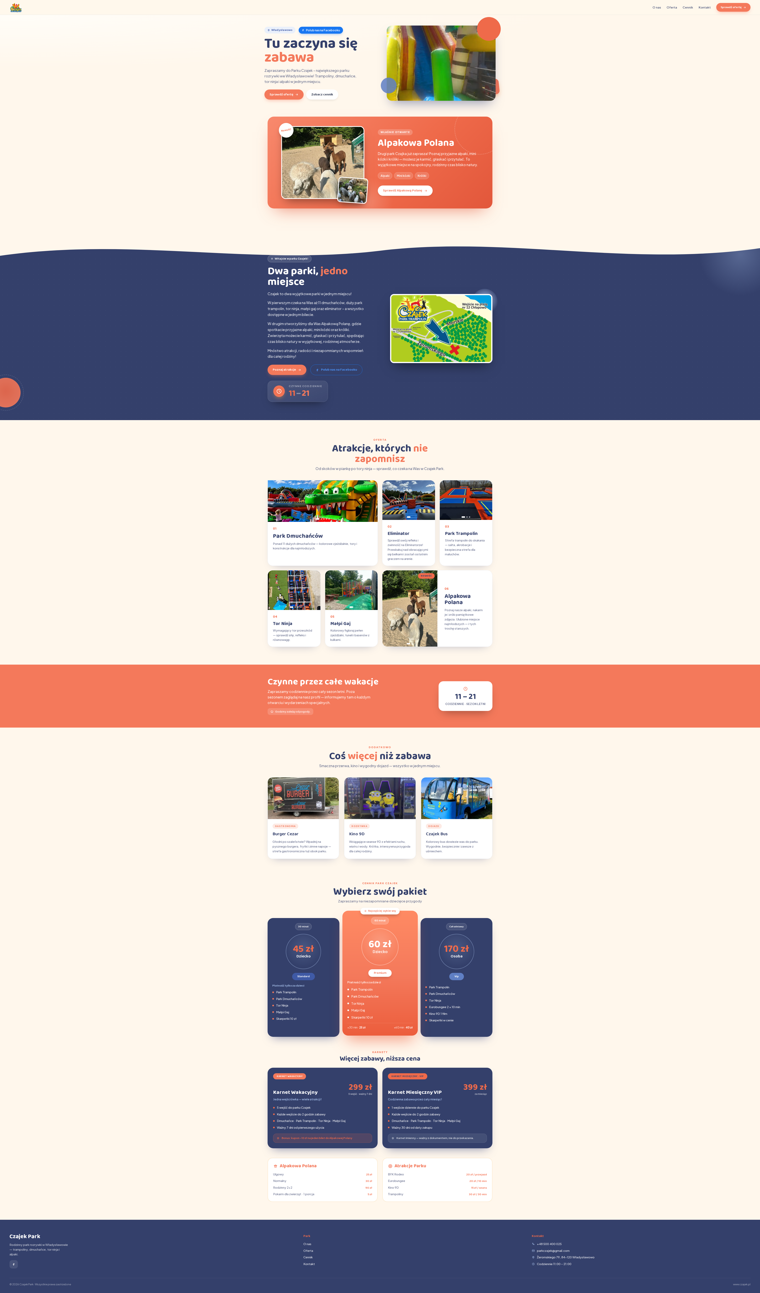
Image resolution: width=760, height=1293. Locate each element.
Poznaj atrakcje (284, 369)
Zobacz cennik (322, 94)
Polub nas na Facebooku (323, 30)
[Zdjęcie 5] (329, 519)
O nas (657, 7)
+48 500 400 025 (549, 1244)
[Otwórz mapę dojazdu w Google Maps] (441, 328)
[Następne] (372, 501)
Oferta (672, 7)
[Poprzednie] (273, 501)
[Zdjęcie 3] (324, 519)
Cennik (688, 7)
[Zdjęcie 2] (321, 519)
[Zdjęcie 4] (326, 519)
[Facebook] (14, 1264)
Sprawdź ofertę (731, 7)
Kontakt (705, 7)
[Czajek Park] (16, 7)
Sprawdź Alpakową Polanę (402, 190)
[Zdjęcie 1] (317, 519)
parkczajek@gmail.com (553, 1250)
